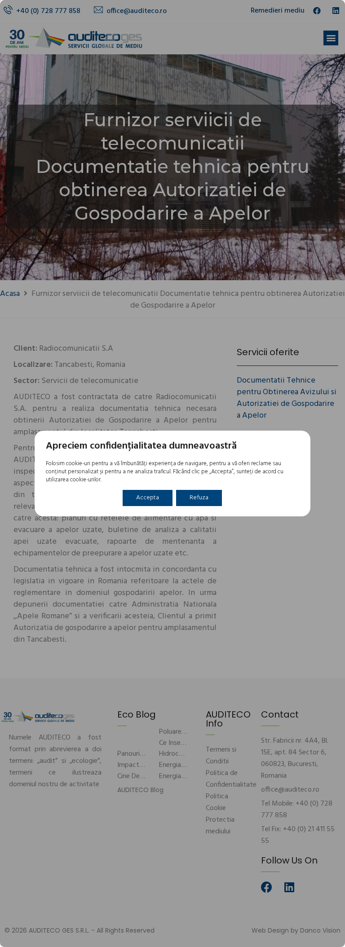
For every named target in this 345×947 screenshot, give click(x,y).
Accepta (147, 498)
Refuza (199, 498)
